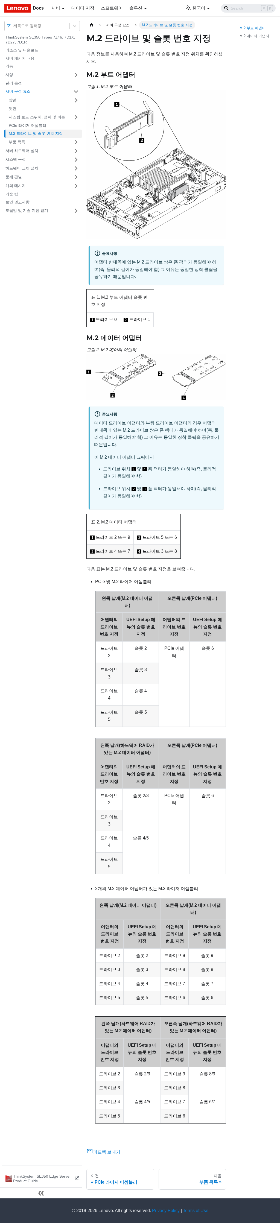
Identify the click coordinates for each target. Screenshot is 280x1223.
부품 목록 (17, 142)
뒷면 (12, 108)
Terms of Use (195, 1210)
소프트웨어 (112, 8)
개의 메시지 (15, 185)
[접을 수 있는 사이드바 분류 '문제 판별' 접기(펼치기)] (76, 177)
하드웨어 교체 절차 (21, 168)
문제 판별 (13, 177)
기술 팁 (11, 194)
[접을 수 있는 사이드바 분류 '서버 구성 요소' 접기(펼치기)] (76, 91)
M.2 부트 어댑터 (253, 28)
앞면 (12, 100)
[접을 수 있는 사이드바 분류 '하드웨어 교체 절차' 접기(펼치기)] (76, 168)
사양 (9, 74)
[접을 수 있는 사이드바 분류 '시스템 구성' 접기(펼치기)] (76, 159)
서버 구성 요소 (18, 91)
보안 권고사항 (17, 202)
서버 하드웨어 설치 (21, 150)
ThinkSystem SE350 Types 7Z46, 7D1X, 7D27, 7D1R (40, 39)
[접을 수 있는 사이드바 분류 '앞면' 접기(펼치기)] (76, 100)
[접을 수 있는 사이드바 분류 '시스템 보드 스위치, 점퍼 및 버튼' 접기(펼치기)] (76, 117)
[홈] (91, 25)
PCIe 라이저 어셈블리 (27, 125)
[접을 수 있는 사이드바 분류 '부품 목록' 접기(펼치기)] (76, 142)
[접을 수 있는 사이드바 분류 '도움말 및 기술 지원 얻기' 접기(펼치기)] (76, 210)
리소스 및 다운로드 (21, 50)
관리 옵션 (13, 83)
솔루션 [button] (135, 8)
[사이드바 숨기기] (41, 1192)
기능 (9, 66)
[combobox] (13, 26)
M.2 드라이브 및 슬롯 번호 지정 (36, 133)
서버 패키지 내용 (19, 58)
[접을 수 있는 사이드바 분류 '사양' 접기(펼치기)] (76, 75)
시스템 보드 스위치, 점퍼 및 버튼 (37, 117)
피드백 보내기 (106, 1152)
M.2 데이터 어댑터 (254, 36)
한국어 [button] (198, 8)
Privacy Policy (166, 1210)
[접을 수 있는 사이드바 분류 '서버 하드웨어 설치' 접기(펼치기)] (76, 151)
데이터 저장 (82, 8)
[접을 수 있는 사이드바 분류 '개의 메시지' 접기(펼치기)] (76, 186)
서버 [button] (55, 8)
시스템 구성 (15, 159)
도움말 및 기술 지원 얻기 (26, 210)
